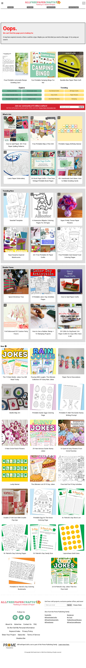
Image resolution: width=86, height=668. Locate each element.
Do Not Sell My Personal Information (21, 628)
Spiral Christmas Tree (16, 297)
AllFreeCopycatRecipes (74, 622)
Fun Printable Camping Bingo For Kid (43, 81)
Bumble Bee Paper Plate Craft (70, 80)
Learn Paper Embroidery (16, 178)
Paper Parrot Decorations (71, 377)
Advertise (17, 624)
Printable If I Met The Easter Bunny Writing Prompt (71, 414)
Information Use (51, 108)
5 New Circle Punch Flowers (15, 449)
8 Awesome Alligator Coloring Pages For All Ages (43, 221)
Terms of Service (33, 635)
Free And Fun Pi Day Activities (71, 484)
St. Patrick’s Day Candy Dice (43, 553)
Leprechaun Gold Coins (71, 553)
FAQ (35, 624)
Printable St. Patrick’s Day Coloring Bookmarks (22, 588)
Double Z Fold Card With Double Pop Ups (15, 519)
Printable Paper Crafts (12, 99)
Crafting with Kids (12, 91)
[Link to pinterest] (27, 617)
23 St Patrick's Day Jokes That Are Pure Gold (64, 588)
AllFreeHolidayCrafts (51, 617)
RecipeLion (70, 615)
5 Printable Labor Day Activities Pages (43, 298)
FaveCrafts (48, 615)
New (2, 346)
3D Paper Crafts (74, 91)
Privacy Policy (42, 108)
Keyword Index (14, 631)
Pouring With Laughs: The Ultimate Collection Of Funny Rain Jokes (43, 378)
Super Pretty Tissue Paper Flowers (70, 221)
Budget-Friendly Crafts (12, 95)
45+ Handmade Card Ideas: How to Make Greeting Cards (69, 179)
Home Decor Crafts (31, 95)
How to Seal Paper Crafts (70, 297)
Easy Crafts (54, 95)
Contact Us (27, 624)
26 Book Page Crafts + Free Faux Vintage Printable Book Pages (43, 179)
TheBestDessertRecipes (74, 620)
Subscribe (21, 635)
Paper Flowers (74, 95)
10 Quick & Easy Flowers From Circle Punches (71, 450)
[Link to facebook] (15, 617)
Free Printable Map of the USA (43, 144)
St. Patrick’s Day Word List (71, 518)
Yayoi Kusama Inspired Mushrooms (16, 256)
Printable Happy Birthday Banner (69, 144)
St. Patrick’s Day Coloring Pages (15, 553)
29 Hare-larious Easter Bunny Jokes (43, 450)
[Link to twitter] (21, 617)
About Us (8, 624)
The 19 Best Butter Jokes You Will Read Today (15, 378)
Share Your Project (9, 635)
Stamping (74, 99)
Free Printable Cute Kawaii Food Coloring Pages (70, 256)
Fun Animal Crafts (54, 91)
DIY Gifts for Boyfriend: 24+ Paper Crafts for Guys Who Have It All (69, 333)
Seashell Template (16, 220)
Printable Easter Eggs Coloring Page (43, 414)
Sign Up (81, 107)
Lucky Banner (15, 484)
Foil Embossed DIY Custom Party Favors (16, 332)
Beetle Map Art (14, 413)
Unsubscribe (20, 638)
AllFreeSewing (49, 622)
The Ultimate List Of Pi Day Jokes (43, 484)
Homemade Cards (32, 91)
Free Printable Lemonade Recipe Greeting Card (15, 81)
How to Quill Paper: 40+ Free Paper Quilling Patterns (16, 145)
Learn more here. (63, 644)
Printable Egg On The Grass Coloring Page (43, 519)
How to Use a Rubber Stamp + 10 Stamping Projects (43, 332)
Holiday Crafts (32, 99)
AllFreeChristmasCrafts (51, 620)
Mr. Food (69, 617)
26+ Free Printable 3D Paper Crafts (43, 256)
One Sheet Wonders (54, 99)
